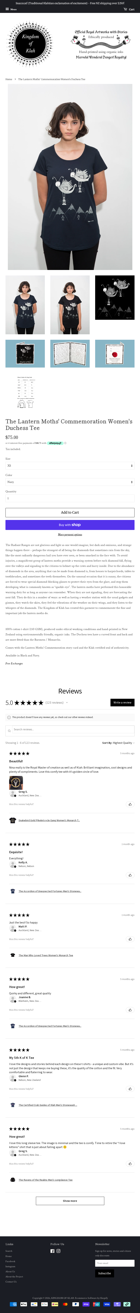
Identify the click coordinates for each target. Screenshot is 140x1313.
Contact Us (11, 1281)
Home (8, 79)
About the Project (14, 1276)
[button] (67, 702)
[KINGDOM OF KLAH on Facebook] (52, 1252)
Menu (13, 9)
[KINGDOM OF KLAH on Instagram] (58, 1252)
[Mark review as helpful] (130, 804)
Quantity (10, 491)
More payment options (70, 534)
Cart (132, 9)
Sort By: (107, 743)
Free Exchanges (14, 663)
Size (7, 459)
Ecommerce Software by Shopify (91, 1298)
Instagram (10, 1266)
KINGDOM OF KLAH (62, 1298)
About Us (10, 1271)
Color (8, 475)
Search (8, 1251)
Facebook (10, 1261)
